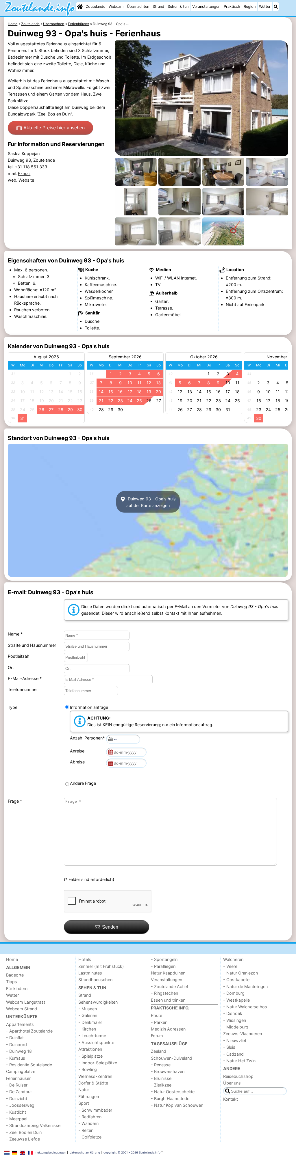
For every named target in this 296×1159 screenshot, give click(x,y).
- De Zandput (19, 1091)
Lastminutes (90, 972)
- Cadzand (233, 1054)
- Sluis (229, 1047)
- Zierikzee (161, 1084)
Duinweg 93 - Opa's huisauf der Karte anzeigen (151, 502)
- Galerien (87, 1015)
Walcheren (233, 959)
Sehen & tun (178, 6)
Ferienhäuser (18, 1078)
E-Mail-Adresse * (25, 678)
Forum (157, 1035)
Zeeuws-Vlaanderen (242, 1033)
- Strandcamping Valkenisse (33, 1125)
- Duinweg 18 (19, 1051)
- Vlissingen (234, 1020)
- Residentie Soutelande (29, 1064)
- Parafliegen (163, 966)
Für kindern (16, 988)
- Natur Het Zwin (239, 1060)
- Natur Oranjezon (240, 972)
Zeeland (158, 1051)
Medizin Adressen (168, 1028)
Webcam (116, 6)
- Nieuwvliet (234, 1040)
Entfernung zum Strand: (248, 277)
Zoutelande (95, 6)
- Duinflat (15, 1037)
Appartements (20, 1024)
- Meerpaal (16, 1118)
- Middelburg (235, 1026)
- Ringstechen (164, 993)
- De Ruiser (16, 1084)
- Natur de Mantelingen (245, 986)
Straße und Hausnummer (32, 645)
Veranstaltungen (206, 6)
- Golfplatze (89, 1136)
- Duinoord (16, 1044)
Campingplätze (20, 1071)
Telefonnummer (23, 689)
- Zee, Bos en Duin (24, 1132)
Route (156, 1015)
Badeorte (15, 974)
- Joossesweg (20, 1105)
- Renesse (161, 1064)
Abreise (78, 761)
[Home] (80, 6)
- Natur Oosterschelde (173, 1091)
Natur (83, 1089)
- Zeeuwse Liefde (23, 1138)
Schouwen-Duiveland (171, 1058)
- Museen (87, 1008)
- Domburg (234, 993)
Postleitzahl (19, 656)
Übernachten (138, 6)
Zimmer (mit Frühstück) (101, 966)
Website (26, 180)
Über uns (232, 1082)
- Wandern (88, 1123)
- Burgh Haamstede (170, 1098)
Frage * (15, 801)
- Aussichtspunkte (96, 1042)
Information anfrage (89, 707)
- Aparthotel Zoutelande (29, 1030)
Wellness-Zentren (95, 1076)
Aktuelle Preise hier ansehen (54, 128)
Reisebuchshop (238, 1076)
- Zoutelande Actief (169, 986)
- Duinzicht (16, 1098)
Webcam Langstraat (25, 1002)
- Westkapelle (236, 1000)
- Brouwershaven (167, 1071)
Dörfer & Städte (93, 1082)
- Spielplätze (90, 1056)
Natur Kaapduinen (168, 972)
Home (12, 959)
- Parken (159, 1022)
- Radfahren (89, 1116)
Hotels (84, 959)
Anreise (78, 750)
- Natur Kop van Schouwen (177, 1105)
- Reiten (85, 1130)
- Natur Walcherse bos (245, 1006)
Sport (83, 1103)
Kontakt (230, 1099)
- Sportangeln (164, 959)
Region (250, 6)
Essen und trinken (168, 1000)
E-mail (24, 173)
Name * (15, 633)
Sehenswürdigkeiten (98, 1002)
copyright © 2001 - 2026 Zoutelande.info (131, 1152)
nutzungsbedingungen (51, 1152)
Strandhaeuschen (95, 979)
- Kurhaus (15, 1058)
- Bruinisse (161, 1078)
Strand (158, 6)
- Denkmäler (90, 1022)
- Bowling (87, 1069)
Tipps (11, 981)
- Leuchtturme (92, 1035)
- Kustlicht (16, 1112)
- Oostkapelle (236, 979)
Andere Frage (83, 783)
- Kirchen (87, 1028)
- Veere (230, 966)
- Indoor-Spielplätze (97, 1062)
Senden (110, 927)
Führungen (88, 1096)
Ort (11, 667)
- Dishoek (232, 1013)
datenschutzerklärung (85, 1152)
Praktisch (232, 6)
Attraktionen (90, 1049)
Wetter (265, 6)
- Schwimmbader (95, 1110)
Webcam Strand (21, 1008)
